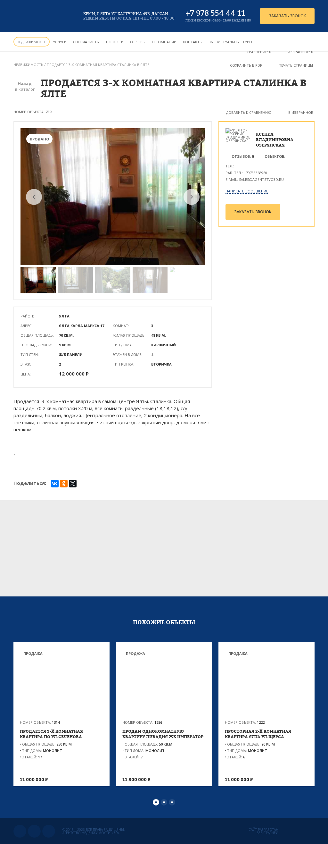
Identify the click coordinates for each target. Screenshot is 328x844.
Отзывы (137, 41)
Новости (115, 41)
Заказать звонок (287, 16)
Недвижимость (31, 41)
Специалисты (86, 41)
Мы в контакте (19, 831)
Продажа (33, 653)
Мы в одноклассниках (34, 831)
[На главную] (43, 16)
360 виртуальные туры (230, 41)
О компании (164, 41)
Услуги (60, 41)
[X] (73, 483)
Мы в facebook (48, 831)
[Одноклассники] (64, 483)
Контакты (192, 41)
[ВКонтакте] (55, 483)
